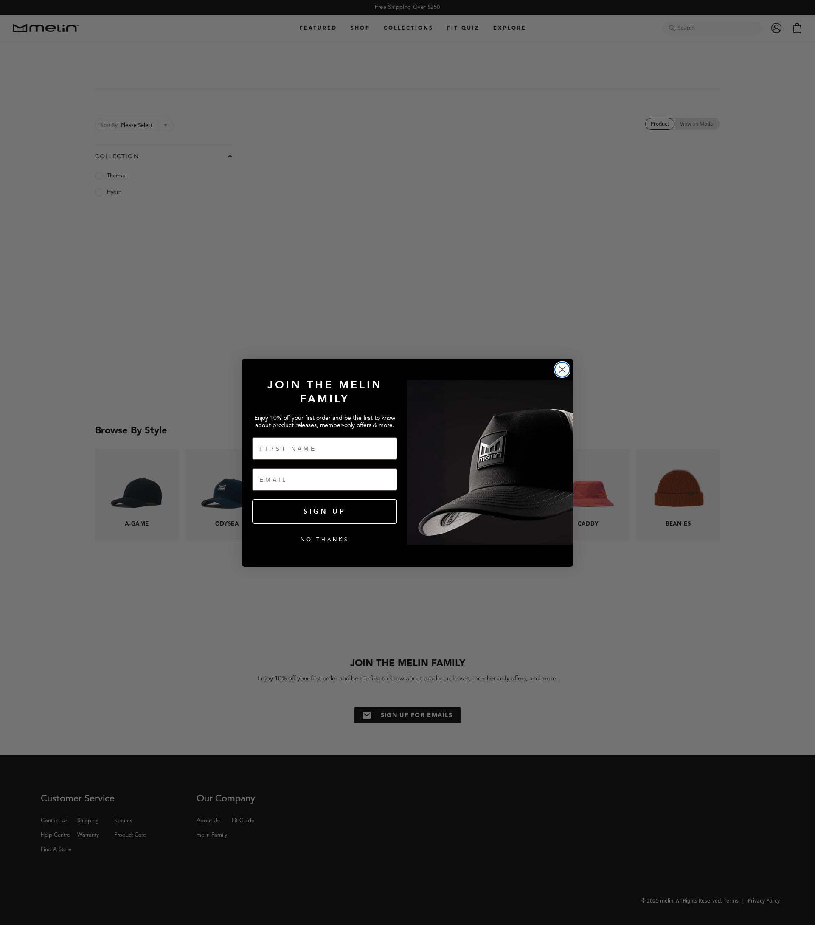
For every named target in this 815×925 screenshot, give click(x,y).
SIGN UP (325, 511)
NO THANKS (325, 539)
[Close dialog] (562, 369)
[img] (562, 369)
